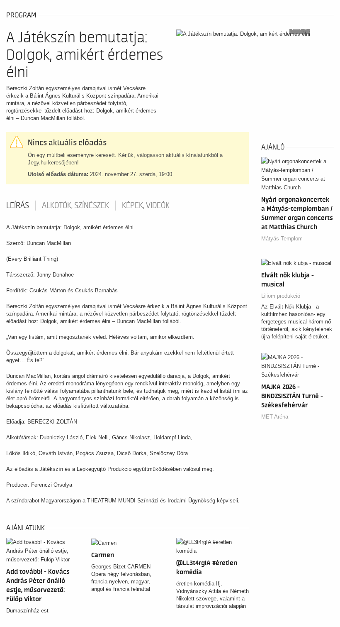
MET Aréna (274, 417)
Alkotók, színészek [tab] (75, 205)
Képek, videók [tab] (146, 205)
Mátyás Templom (282, 238)
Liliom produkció (280, 296)
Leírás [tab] (17, 205)
